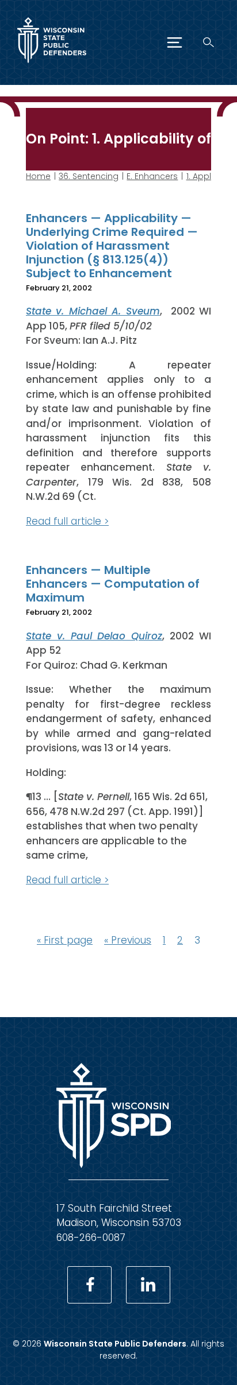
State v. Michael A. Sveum (93, 311)
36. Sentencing (88, 176)
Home (38, 176)
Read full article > (67, 521)
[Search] (208, 42)
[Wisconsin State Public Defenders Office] (51, 65)
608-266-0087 (90, 1237)
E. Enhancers (152, 176)
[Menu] (174, 42)
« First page (65, 940)
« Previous (127, 940)
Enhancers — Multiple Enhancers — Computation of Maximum (113, 584)
